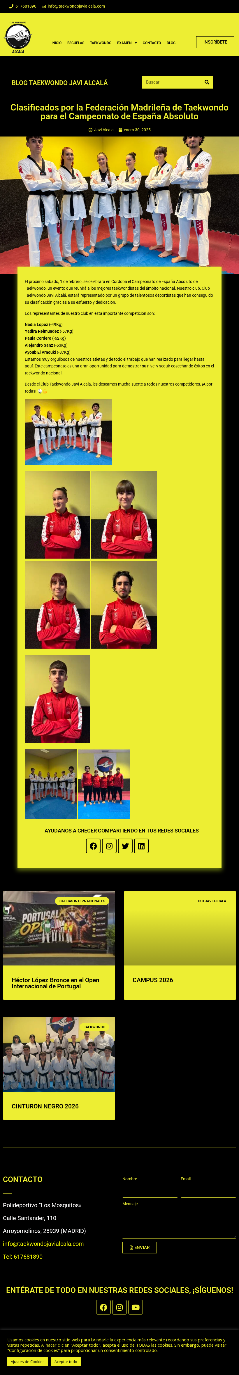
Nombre (129, 1179)
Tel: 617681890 (23, 1256)
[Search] (207, 82)
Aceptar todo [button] (66, 1361)
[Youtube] (135, 1307)
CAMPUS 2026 (153, 980)
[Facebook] (93, 846)
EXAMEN (124, 43)
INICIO (56, 43)
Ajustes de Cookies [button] (28, 1361)
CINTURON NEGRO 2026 (45, 1106)
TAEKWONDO (100, 43)
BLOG (171, 43)
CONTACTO (152, 43)
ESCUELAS (75, 43)
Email (186, 1179)
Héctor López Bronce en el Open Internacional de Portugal (55, 983)
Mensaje (130, 1203)
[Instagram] (109, 846)
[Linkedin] (141, 846)
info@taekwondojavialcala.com (43, 1243)
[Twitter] (125, 846)
